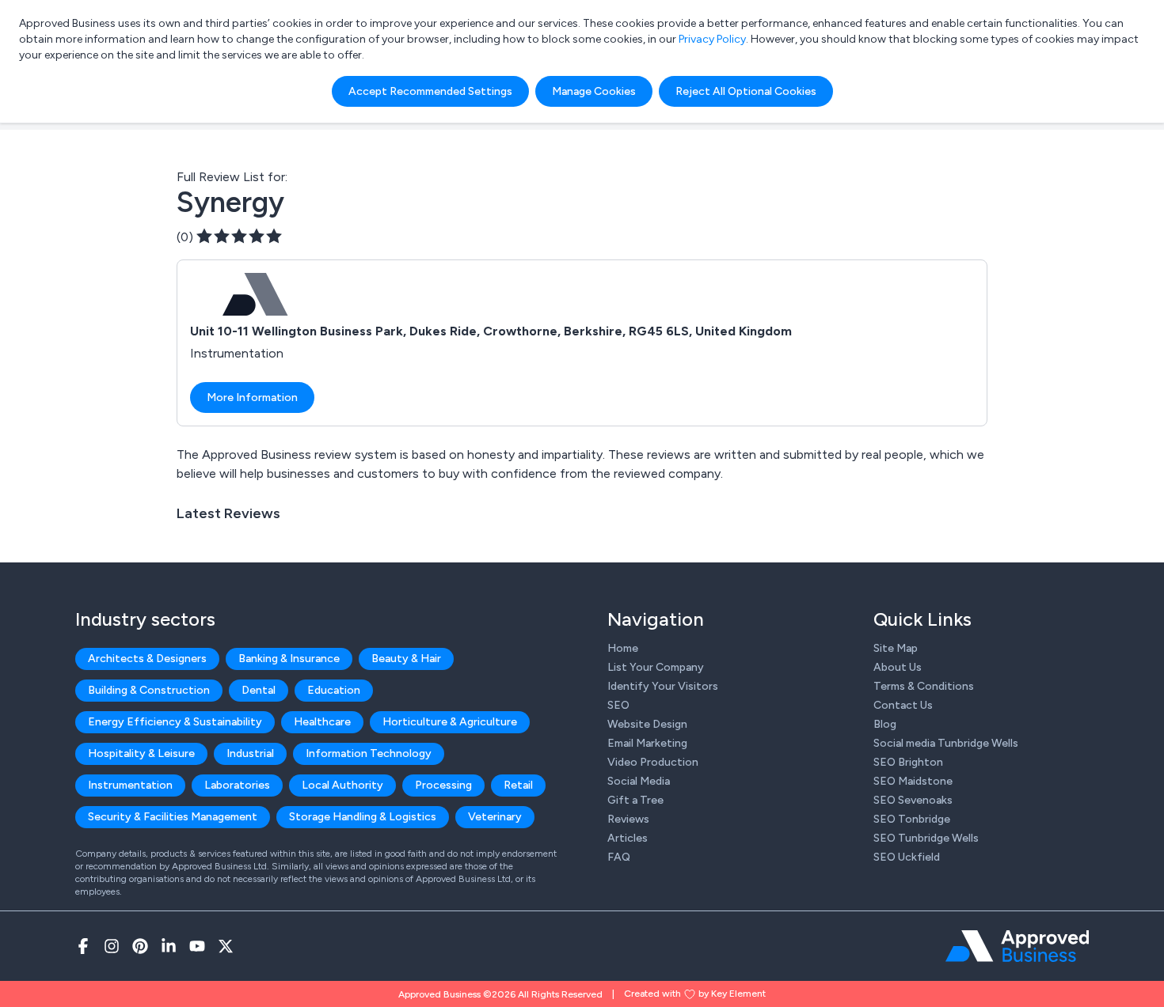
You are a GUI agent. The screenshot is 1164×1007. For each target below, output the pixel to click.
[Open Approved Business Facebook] (83, 946)
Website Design (647, 724)
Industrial (250, 753)
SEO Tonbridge (911, 819)
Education (333, 690)
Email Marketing (647, 743)
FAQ (618, 857)
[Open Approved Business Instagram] (112, 946)
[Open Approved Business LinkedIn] (169, 946)
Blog (884, 724)
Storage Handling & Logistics (362, 816)
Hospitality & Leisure (141, 753)
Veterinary (495, 816)
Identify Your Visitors (662, 686)
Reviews (628, 819)
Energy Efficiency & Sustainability (175, 722)
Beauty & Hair (406, 658)
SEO (618, 705)
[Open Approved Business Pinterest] (140, 946)
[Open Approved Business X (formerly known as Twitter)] (226, 946)
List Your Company (655, 667)
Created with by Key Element (695, 993)
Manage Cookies (594, 91)
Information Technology (369, 753)
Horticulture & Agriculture (449, 722)
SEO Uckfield (906, 857)
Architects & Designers (147, 658)
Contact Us (903, 705)
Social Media (638, 781)
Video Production (652, 762)
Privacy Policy (712, 39)
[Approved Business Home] (1017, 946)
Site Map (895, 648)
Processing (443, 785)
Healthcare (322, 722)
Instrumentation (130, 785)
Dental (259, 690)
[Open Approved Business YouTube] (197, 946)
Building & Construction (149, 690)
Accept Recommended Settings (430, 91)
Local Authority (342, 785)
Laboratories (237, 785)
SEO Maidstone (913, 781)
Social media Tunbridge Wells (945, 743)
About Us (897, 667)
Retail (518, 785)
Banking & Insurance (289, 658)
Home (622, 648)
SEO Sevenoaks (913, 800)
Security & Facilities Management (172, 816)
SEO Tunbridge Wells (926, 838)
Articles (627, 838)
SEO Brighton (908, 762)
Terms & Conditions (923, 686)
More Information (252, 397)
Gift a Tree (635, 800)
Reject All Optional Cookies (745, 91)
